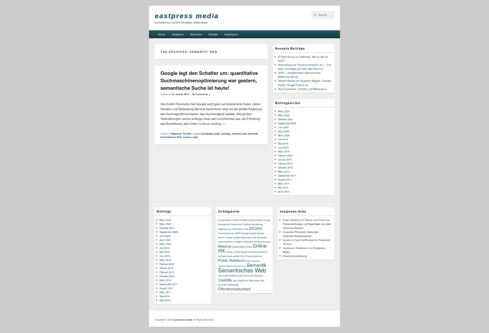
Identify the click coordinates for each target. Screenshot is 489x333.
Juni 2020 (283, 127)
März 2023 (284, 115)
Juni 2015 (283, 147)
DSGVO (255, 228)
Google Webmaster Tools (244, 237)
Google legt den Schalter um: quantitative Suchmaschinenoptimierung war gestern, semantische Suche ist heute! (209, 80)
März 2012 (284, 171)
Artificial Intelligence (241, 220)
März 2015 (284, 151)
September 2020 (287, 123)
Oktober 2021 (285, 119)
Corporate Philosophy (294, 232)
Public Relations (231, 260)
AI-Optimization (225, 220)
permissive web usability (229, 256)
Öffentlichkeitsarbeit (234, 288)
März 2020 (284, 135)
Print (242, 256)
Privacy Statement (253, 256)
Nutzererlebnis (238, 246)
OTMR (237, 251)
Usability (225, 279)
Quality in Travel (292, 240)
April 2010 (283, 191)
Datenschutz (236, 224)
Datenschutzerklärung (253, 224)
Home (161, 34)
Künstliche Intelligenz (233, 241)
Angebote (178, 34)
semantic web (239, 133)
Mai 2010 (283, 187)
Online (249, 246)
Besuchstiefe (256, 220)
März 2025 (284, 111)
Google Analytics (249, 233)
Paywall (244, 251)
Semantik (253, 133)
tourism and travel (245, 275)
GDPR (238, 233)
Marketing (248, 241)
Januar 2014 (284, 159)
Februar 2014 (285, 155)
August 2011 (285, 179)
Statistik (232, 275)
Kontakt (213, 34)
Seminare (196, 34)
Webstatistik (233, 284)
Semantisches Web (170, 137)
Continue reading (211, 123)
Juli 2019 (283, 139)
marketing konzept (261, 241)
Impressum (231, 34)
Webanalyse (254, 280)
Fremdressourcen (226, 233)
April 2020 (283, 131)
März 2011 (284, 183)
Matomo (225, 246)
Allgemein (176, 133)
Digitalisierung (224, 229)
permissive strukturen (258, 251)
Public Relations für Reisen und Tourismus (306, 220)
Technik (187, 133)
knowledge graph (210, 133)
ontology (225, 133)
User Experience (240, 280)
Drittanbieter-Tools (240, 229)
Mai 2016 (283, 143)
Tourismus (258, 275)
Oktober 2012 (285, 167)
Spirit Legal (223, 275)
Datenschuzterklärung (295, 256)
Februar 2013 (285, 163)
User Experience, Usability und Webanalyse (302, 89)
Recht (248, 260)
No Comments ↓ (201, 94)
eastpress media (187, 16)
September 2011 (287, 175)
